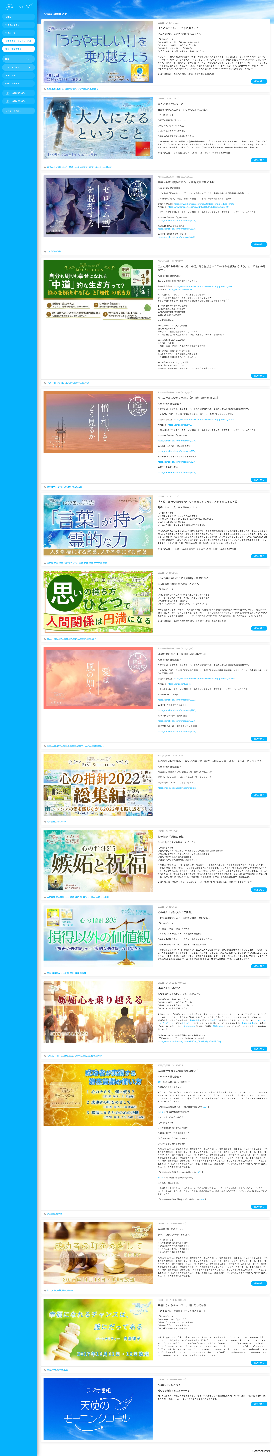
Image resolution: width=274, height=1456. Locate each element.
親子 (94, 638)
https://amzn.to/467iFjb (179, 683)
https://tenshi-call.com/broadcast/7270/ (177, 461)
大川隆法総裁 (190, 1026)
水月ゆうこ (187, 1023)
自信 (54, 1290)
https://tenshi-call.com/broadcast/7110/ (177, 472)
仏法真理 (214, 1020)
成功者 (59, 1213)
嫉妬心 (60, 88)
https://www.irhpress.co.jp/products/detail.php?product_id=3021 (204, 286)
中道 (87, 382)
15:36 (160, 1112)
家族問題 (73, 638)
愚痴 (105, 563)
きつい (99, 1055)
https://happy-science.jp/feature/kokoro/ (177, 787)
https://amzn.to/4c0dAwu (180, 424)
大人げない (107, 167)
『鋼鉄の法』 (218, 1026)
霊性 (72, 973)
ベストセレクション (56, 382)
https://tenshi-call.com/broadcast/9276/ (177, 220)
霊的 (49, 973)
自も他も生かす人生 (75, 382)
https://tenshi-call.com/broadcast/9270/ (177, 451)
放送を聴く (259, 81)
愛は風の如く (98, 745)
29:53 (199, 1172)
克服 (66, 1055)
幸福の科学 (195, 1020)
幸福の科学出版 (249, 1023)
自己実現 (51, 897)
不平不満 (98, 563)
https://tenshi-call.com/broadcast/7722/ (177, 237)
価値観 (83, 973)
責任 (71, 167)
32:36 (160, 1177)
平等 (59, 1290)
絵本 (64, 1290)
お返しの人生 (62, 167)
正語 (86, 563)
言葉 (91, 563)
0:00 (160, 1081)
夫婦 (54, 745)
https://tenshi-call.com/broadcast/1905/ (177, 710)
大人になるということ (84, 167)
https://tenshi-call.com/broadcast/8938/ (177, 228)
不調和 (55, 638)
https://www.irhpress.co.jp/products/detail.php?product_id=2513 (204, 678)
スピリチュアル (71, 563)
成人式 (98, 167)
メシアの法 (61, 821)
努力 (49, 1290)
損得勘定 (56, 973)
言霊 (61, 563)
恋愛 (49, 745)
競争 (85, 897)
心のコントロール (55, 1055)
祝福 (49, 88)
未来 (67, 897)
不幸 (56, 563)
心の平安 (78, 1055)
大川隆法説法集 (54, 251)
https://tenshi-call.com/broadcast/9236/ (177, 731)
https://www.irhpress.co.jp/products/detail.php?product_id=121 (204, 419)
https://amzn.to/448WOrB (180, 289)
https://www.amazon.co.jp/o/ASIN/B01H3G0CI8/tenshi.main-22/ (198, 206)
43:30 (202, 1199)
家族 (61, 638)
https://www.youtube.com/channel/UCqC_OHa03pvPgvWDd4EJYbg (189, 1041)
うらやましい (83, 88)
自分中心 (51, 167)
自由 (66, 1369)
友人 (49, 638)
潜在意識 (60, 897)
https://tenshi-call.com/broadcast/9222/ (177, 699)
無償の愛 (72, 745)
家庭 (89, 638)
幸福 (81, 563)
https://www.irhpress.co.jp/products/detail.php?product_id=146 (204, 203)
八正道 (50, 563)
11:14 (205, 1106)
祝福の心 (94, 88)
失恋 (65, 745)
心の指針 (51, 821)
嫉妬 (54, 88)
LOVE (59, 745)
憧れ (93, 897)
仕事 (66, 638)
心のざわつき (70, 88)
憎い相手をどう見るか (57, 486)
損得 (77, 973)
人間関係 (82, 638)
